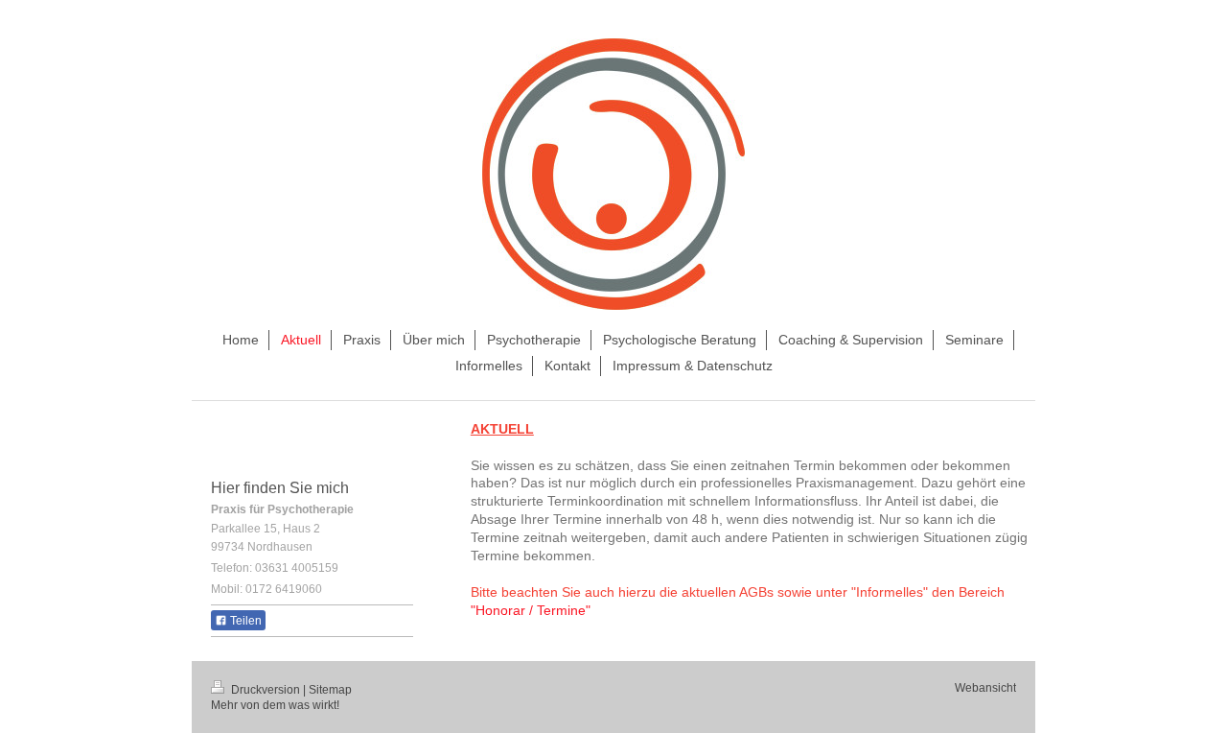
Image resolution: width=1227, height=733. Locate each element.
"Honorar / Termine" (530, 610)
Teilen (244, 620)
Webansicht (985, 688)
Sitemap (330, 690)
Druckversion (265, 690)
